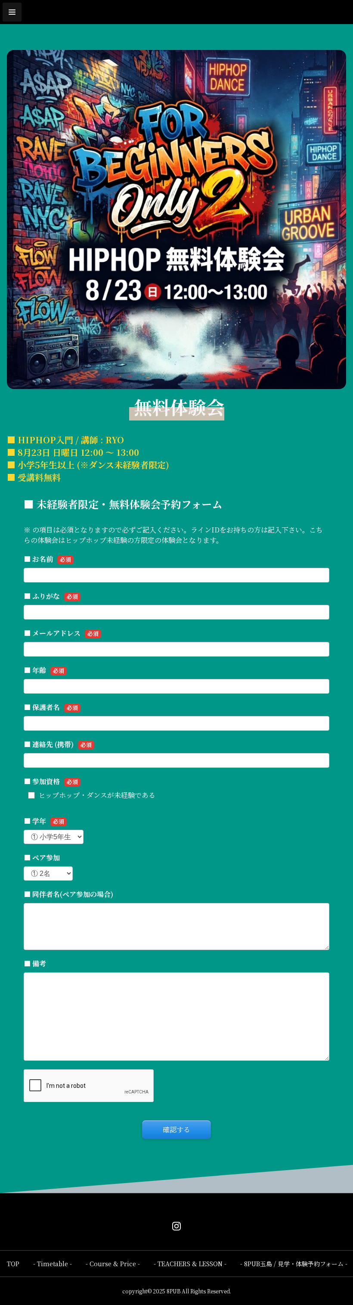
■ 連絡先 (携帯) (58, 744)
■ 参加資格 (51, 781)
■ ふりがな (51, 596)
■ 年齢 (44, 670)
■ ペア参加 (42, 858)
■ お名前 (47, 559)
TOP (13, 1263)
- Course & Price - (113, 1263)
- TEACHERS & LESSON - (190, 1263)
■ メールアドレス (61, 633)
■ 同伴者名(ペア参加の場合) (68, 894)
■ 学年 (44, 821)
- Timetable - (52, 1263)
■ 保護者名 (51, 707)
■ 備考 (35, 964)
